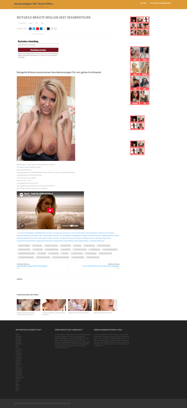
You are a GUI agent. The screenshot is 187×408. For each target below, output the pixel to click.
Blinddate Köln (40, 233)
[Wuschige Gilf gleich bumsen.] (105, 310)
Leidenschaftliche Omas (110, 235)
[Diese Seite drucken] (55, 28)
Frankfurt (18, 340)
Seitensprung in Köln (103, 238)
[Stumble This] (44, 28)
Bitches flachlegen (27, 233)
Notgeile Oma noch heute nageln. (78, 313)
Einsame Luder (37, 235)
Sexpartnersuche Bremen (26, 241)
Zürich (17, 390)
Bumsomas (80, 233)
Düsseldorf (19, 344)
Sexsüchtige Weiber (81, 241)
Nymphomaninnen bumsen (27, 238)
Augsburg (19, 372)
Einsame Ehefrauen (24, 235)
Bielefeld (18, 364)
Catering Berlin (18, 403)
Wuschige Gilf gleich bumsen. (103, 313)
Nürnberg (19, 359)
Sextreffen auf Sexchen (45, 403)
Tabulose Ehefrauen (96, 241)
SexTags (143, 3)
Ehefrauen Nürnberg (106, 233)
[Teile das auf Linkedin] (41, 28)
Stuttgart (18, 342)
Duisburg (18, 357)
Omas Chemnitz (53, 238)
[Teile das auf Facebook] (30, 28)
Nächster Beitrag (101, 265)
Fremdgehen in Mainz (79, 235)
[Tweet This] (34, 28)
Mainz (17, 385)
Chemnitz (19, 375)
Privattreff (63, 238)
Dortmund (19, 349)
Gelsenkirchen (20, 377)
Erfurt (17, 386)
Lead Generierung (30, 403)
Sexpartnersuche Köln (44, 241)
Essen (17, 347)
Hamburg (18, 336)
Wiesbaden (19, 368)
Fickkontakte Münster (51, 235)
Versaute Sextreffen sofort (62, 403)
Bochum (18, 360)
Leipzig (18, 351)
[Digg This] (48, 28)
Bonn (17, 366)
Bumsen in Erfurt (69, 233)
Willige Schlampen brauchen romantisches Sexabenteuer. (26, 313)
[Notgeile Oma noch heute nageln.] (80, 310)
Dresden (18, 355)
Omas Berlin (42, 238)
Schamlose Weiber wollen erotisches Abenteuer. (53, 313)
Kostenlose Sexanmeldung (160, 3)
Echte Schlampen (91, 233)
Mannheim (19, 373)
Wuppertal (19, 370)
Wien (17, 388)
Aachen (18, 381)
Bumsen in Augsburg (54, 233)
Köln (17, 346)
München (18, 338)
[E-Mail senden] (52, 28)
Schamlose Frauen (74, 238)
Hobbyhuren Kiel (94, 235)
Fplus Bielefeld (65, 235)
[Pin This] (37, 28)
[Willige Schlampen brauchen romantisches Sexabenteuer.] (28, 310)
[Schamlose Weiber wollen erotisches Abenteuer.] (54, 310)
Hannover (19, 353)
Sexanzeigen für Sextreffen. (33, 4)
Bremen (18, 362)
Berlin (17, 334)
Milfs (42, 23)
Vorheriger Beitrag (32, 265)
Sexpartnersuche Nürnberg (63, 241)
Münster (18, 379)
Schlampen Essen (88, 238)
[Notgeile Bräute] (46, 160)
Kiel (17, 383)
